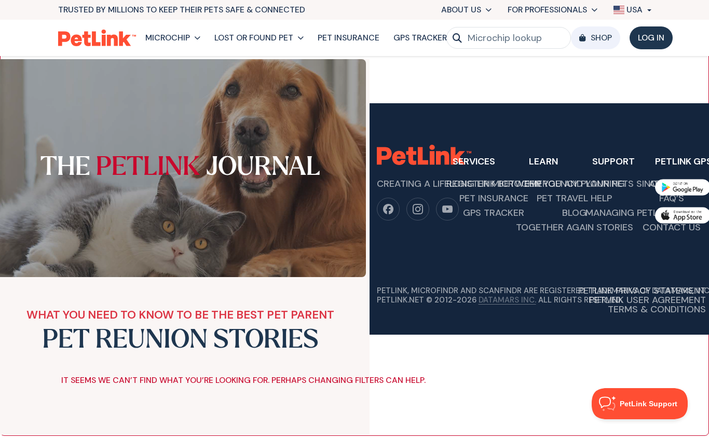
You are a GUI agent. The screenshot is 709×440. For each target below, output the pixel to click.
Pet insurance (493, 199)
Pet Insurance (348, 37)
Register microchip (493, 184)
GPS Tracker (420, 37)
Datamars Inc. (507, 300)
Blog (574, 213)
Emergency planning (574, 184)
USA (634, 10)
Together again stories (574, 228)
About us (461, 9)
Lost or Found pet (253, 37)
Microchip (167, 37)
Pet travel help (574, 199)
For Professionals (547, 9)
